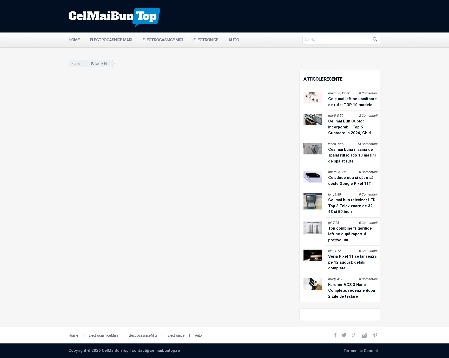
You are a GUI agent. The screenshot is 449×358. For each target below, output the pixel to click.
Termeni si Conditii (361, 350)
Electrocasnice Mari (111, 39)
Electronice (205, 39)
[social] (336, 335)
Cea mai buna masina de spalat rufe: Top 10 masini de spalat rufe (352, 155)
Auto (233, 39)
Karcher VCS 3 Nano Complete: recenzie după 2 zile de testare (351, 290)
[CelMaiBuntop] (114, 17)
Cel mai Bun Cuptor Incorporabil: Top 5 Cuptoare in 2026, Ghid (349, 127)
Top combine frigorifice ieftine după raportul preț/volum (350, 234)
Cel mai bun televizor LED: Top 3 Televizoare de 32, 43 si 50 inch (352, 206)
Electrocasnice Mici (162, 39)
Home (74, 39)
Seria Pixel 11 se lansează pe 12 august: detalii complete (352, 262)
